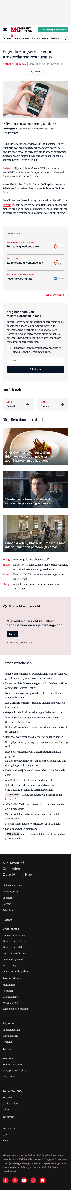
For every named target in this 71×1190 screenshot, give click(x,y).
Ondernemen (11, 928)
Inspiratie (8, 1117)
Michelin (8, 1097)
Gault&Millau (10, 1103)
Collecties (11, 869)
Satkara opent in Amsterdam (21, 828)
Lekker (6, 1109)
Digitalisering (10, 1035)
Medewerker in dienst (14, 941)
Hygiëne (7, 1041)
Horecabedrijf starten (14, 953)
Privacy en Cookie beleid (34, 1167)
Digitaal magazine (12, 885)
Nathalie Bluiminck (14, 64)
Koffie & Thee (10, 1002)
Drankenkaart (10, 996)
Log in (12, 634)
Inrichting (8, 1076)
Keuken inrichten (12, 1064)
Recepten (8, 990)
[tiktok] (43, 1180)
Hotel (5, 1140)
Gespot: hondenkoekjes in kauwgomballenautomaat (34, 712)
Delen (38, 71)
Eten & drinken (12, 978)
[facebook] (6, 1180)
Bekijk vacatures (55, 295)
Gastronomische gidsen (16, 971)
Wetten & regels (11, 965)
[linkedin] (24, 1180)
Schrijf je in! (35, 369)
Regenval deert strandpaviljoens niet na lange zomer (34, 736)
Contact (7, 903)
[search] (65, 38)
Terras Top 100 (12, 1091)
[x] (15, 1180)
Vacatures (8, 897)
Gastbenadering (11, 1029)
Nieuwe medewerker (14, 935)
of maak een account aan (19, 642)
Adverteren (9, 910)
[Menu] (5, 29)
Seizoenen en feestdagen (16, 1008)
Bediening (9, 1023)
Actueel (7, 919)
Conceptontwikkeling (14, 1070)
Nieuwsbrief (13, 863)
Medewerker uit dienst (15, 947)
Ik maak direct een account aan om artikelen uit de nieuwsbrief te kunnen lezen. (37, 349)
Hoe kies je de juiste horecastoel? (31, 559)
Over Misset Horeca (20, 874)
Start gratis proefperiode (53, 29)
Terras (7, 1049)
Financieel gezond (13, 959)
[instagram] (33, 1180)
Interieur (8, 1058)
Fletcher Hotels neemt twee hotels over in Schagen (32, 823)
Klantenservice (10, 891)
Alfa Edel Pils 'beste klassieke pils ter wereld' (29, 780)
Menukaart (9, 984)
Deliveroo (8, 168)
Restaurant (9, 1128)
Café (5, 1134)
